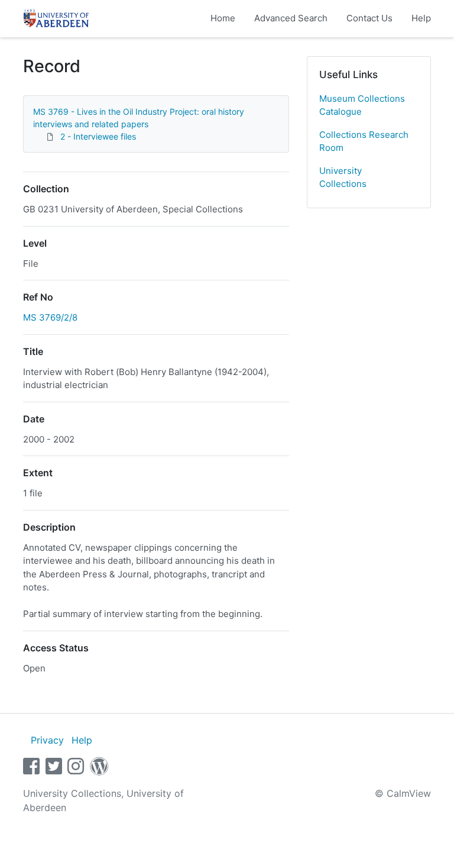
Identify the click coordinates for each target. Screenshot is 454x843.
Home (222, 18)
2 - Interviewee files (98, 136)
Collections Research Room (363, 141)
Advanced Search (290, 18)
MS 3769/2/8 (50, 317)
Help (421, 18)
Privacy (47, 740)
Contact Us (369, 18)
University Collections (343, 177)
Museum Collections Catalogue (362, 105)
